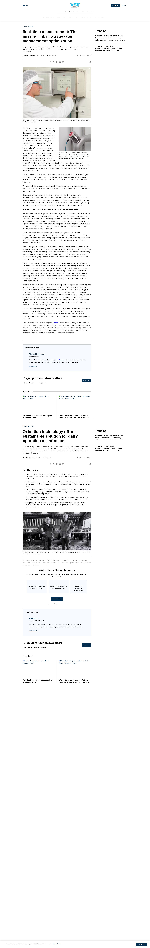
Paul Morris (27, 457)
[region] (75, 944)
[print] (90, 62)
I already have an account (57, 604)
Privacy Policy (56, 944)
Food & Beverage (28, 26)
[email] (63, 62)
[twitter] (57, 62)
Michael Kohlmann (29, 56)
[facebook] (50, 62)
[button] (24, 5)
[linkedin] (54, 62)
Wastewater (61, 17)
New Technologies (100, 17)
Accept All (141, 944)
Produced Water (85, 17)
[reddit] (60, 62)
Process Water (49, 17)
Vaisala (55, 323)
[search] (27, 5)
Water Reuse (72, 17)
